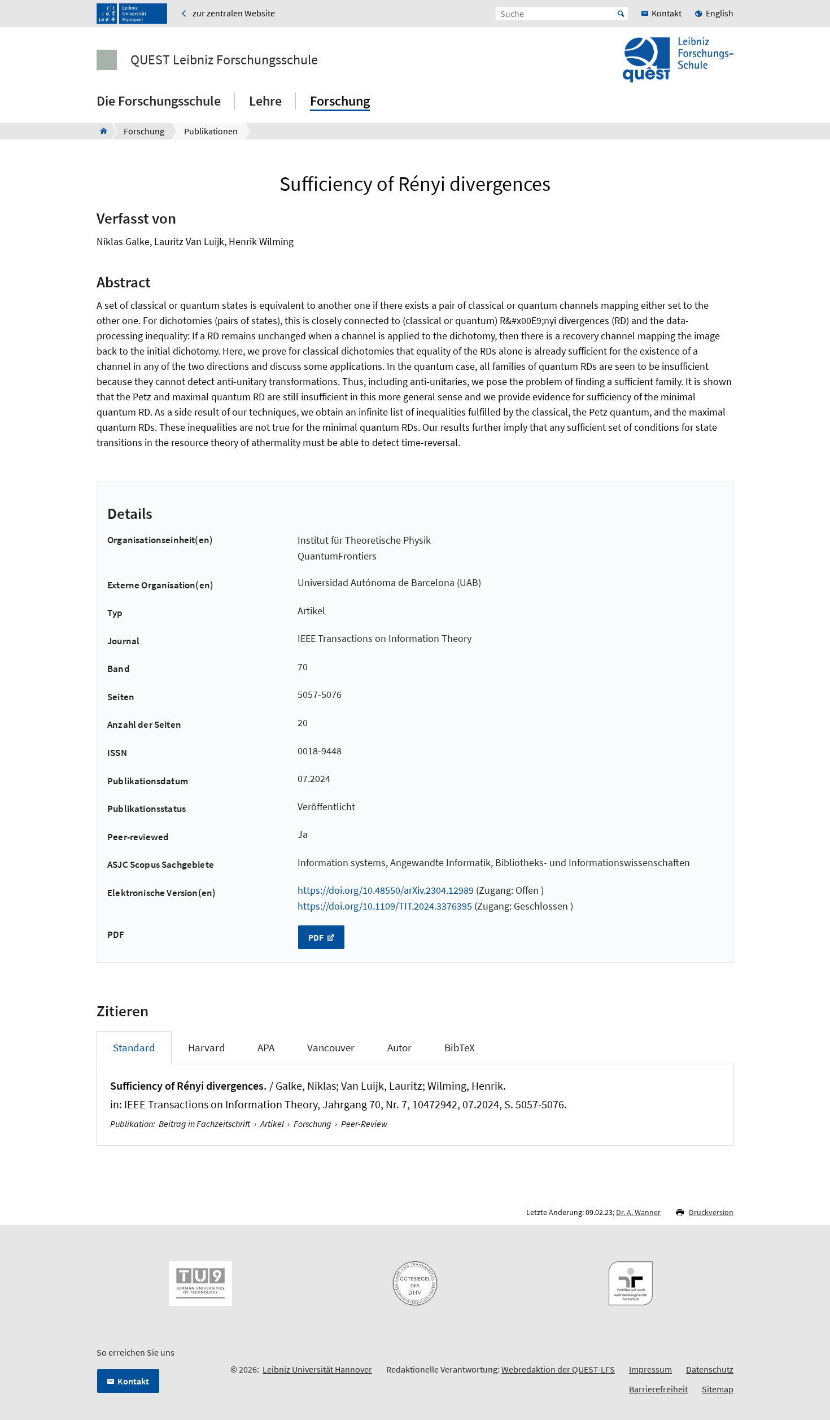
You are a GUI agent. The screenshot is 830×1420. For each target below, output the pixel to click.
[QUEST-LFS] (100, 131)
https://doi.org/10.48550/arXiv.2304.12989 (386, 890)
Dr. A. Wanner (638, 1212)
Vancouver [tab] (331, 1047)
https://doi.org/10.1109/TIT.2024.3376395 (385, 905)
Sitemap (717, 1389)
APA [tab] (265, 1047)
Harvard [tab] (206, 1047)
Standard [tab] (134, 1047)
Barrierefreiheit (658, 1389)
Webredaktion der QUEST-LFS (558, 1369)
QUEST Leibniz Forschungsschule (224, 60)
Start (621, 13)
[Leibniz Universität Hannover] (132, 13)
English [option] (719, 13)
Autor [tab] (399, 1047)
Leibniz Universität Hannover (317, 1369)
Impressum (650, 1369)
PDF (316, 937)
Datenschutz (709, 1369)
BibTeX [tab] (459, 1047)
